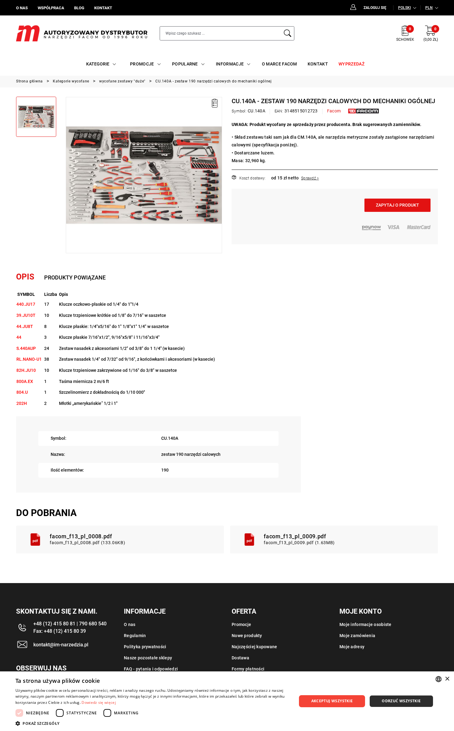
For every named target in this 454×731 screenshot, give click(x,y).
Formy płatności (248, 668)
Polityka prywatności (145, 646)
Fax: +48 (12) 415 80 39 (59, 631)
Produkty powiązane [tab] (75, 277)
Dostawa (240, 657)
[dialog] (227, 701)
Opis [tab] (25, 276)
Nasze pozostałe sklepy (148, 657)
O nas (129, 624)
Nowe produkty (247, 635)
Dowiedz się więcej (99, 702)
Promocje (241, 624)
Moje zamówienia (357, 635)
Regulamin (135, 635)
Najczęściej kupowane (254, 646)
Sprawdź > (310, 178)
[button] (70, 175)
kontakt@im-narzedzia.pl (60, 645)
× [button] (447, 679)
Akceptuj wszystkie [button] (332, 701)
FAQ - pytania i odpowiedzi (151, 668)
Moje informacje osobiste (365, 624)
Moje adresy (351, 646)
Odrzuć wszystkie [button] (401, 701)
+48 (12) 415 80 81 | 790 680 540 (70, 624)
